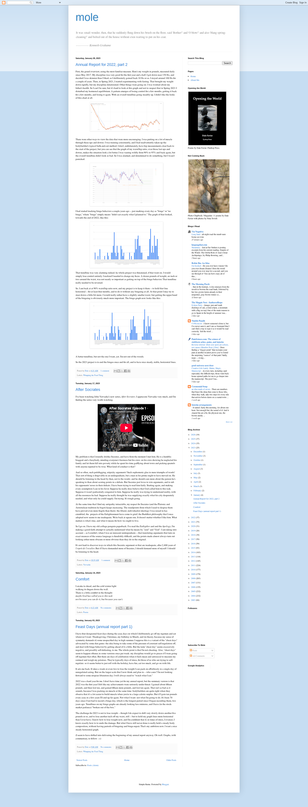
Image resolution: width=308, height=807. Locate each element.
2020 (193, 526)
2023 (193, 447)
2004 (193, 595)
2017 (193, 539)
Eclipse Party (197, 305)
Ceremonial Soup (199, 386)
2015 (193, 547)
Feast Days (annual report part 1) (104, 626)
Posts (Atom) (93, 765)
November (198, 455)
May (196, 477)
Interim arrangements (202, 404)
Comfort (82, 579)
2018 (193, 534)
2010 (193, 569)
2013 (193, 556)
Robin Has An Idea (200, 263)
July (196, 473)
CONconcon (197, 323)
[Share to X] (122, 371)
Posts (194, 650)
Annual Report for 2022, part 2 (101, 64)
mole (87, 17)
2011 (193, 565)
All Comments (198, 655)
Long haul (196, 234)
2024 (193, 443)
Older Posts (171, 760)
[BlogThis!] (118, 371)
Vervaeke (87, 564)
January (197, 494)
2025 (193, 438)
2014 (193, 552)
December (198, 451)
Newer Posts (81, 760)
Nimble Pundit (198, 320)
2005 (193, 591)
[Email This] (115, 371)
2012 (193, 560)
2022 (193, 517)
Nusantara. (196, 247)
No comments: (106, 607)
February (198, 490)
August (197, 468)
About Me (195, 80)
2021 (193, 521)
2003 (193, 599)
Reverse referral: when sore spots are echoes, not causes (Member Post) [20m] (210, 346)
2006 (193, 586)
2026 (193, 434)
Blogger (165, 784)
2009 (193, 573)
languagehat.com (199, 244)
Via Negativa (197, 231)
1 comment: (105, 370)
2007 (193, 582)
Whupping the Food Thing (93, 375)
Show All (229, 422)
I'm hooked (197, 265)
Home (126, 760)
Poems (85, 612)
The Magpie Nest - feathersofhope (207, 302)
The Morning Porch (201, 284)
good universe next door (203, 365)
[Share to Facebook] (125, 371)
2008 (193, 578)
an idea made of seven (201, 389)
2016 (193, 543)
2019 (193, 530)
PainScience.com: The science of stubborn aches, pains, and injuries (208, 340)
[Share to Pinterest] (129, 371)
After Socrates (88, 389)
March (197, 486)
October (197, 460)
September (198, 464)
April (196, 481)
